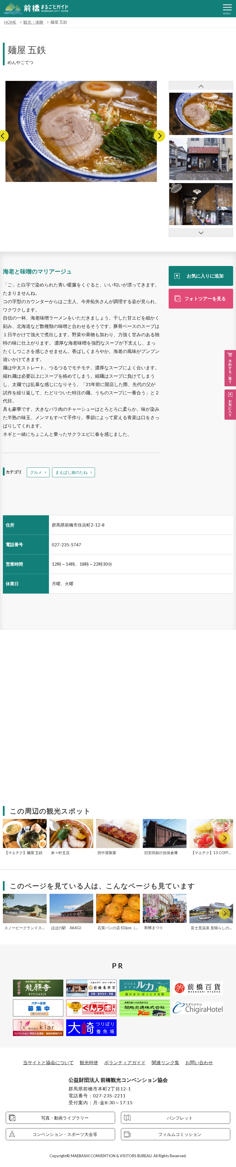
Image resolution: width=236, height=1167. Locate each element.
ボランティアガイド (125, 1062)
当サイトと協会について (48, 1062)
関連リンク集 (165, 1062)
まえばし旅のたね (71, 472)
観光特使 (89, 1062)
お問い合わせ (199, 1062)
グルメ (36, 472)
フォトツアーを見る (205, 298)
